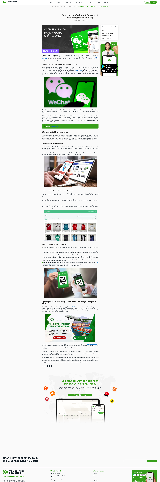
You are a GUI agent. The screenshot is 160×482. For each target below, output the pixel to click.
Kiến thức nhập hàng (106, 38)
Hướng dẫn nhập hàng (69, 6)
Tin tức (60, 6)
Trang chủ (53, 6)
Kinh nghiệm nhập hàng (107, 33)
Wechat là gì (54, 126)
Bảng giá (95, 478)
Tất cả (103, 30)
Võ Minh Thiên (77, 20)
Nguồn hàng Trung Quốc (107, 35)
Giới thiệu (95, 473)
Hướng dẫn (95, 480)
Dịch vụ (94, 475)
